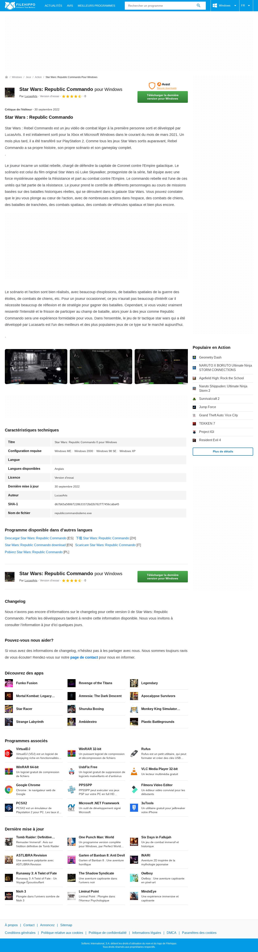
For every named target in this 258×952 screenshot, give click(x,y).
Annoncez (47, 925)
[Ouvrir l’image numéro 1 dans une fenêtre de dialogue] (101, 366)
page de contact (84, 657)
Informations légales (146, 932)
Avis (70, 5)
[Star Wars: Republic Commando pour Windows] (10, 92)
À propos (11, 925)
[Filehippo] (20, 5)
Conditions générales (20, 932)
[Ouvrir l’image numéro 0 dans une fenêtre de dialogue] (36, 366)
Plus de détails (223, 451)
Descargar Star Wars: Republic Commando (36, 538)
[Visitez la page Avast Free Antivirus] (162, 85)
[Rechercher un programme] (199, 6)
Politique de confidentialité (108, 932)
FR (243, 5)
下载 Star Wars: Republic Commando (102, 538)
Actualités (53, 5)
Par (28, 96)
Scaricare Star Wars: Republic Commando (105, 545)
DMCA (171, 932)
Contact (28, 925)
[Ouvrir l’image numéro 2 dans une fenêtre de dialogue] (166, 366)
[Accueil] (6, 77)
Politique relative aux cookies (62, 932)
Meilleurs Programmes (96, 5)
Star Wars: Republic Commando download (35, 545)
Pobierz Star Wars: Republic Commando (34, 552)
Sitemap (66, 925)
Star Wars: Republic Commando (70, 89)
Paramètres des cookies (199, 932)
